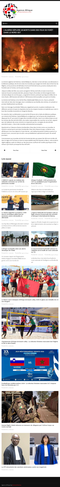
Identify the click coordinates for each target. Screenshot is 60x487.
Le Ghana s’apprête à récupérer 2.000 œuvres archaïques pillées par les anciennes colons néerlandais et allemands (14, 215)
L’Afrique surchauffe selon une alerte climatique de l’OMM (14, 249)
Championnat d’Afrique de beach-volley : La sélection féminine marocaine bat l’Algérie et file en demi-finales (30, 342)
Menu (5, 23)
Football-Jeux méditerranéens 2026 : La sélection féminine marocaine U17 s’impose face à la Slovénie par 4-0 (29, 384)
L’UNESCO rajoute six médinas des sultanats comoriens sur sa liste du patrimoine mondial (13, 181)
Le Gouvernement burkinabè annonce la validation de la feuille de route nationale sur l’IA (44, 250)
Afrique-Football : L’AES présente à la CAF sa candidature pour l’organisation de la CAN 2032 (44, 181)
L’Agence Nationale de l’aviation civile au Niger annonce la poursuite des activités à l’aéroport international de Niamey (44, 214)
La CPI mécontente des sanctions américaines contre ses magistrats (24, 467)
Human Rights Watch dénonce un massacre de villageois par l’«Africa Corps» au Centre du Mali (28, 426)
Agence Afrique (24, 76)
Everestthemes (16, 485)
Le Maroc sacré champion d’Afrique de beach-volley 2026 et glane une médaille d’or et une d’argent (30, 300)
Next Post (44, 150)
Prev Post (15, 150)
